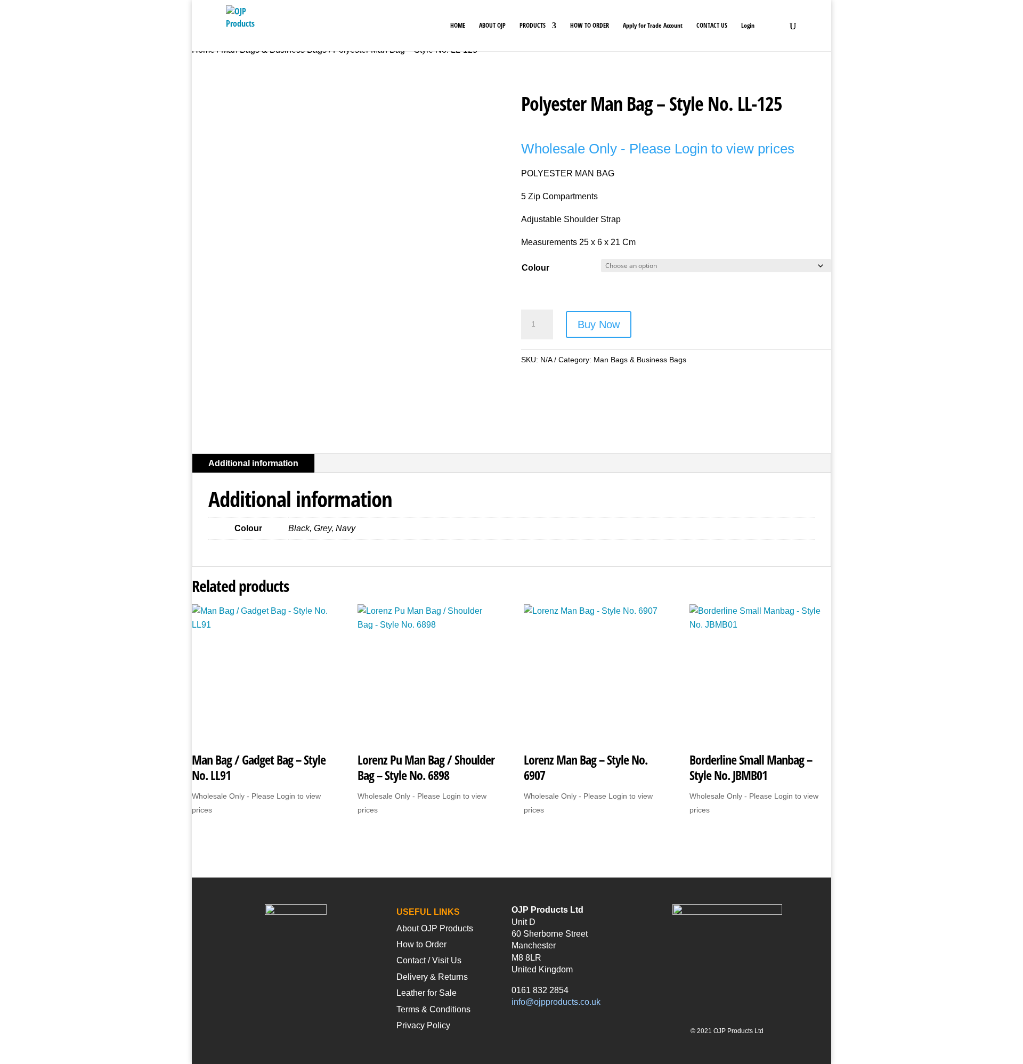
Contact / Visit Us (428, 960)
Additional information (253, 463)
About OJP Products (434, 928)
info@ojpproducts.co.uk (556, 1001)
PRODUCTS (532, 26)
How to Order (421, 944)
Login (747, 26)
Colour (535, 267)
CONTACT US (711, 26)
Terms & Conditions (433, 1009)
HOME (457, 26)
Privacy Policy (423, 1025)
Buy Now (599, 324)
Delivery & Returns (432, 976)
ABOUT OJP (492, 26)
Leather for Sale (426, 992)
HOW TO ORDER (589, 26)
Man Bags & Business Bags (640, 359)
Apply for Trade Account (653, 26)
